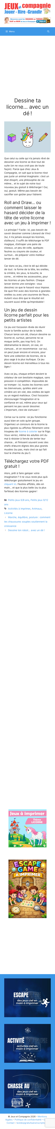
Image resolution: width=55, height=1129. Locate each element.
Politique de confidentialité (28, 1119)
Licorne (8, 513)
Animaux (37, 508)
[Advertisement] (27, 68)
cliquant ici (10, 484)
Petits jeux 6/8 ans (18, 500)
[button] (48, 31)
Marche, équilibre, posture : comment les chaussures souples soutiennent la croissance (27, 521)
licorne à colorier (28, 431)
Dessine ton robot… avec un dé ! (26, 530)
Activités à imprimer (19, 508)
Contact (10, 1123)
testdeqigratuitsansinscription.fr (32, 1123)
